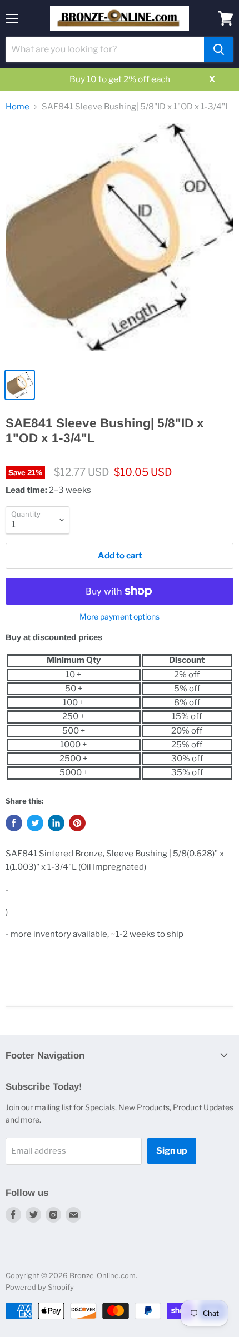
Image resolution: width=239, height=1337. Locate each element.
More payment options (119, 616)
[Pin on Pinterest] (77, 823)
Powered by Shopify (40, 1287)
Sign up (171, 1150)
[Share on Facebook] (14, 823)
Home (17, 107)
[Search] (218, 49)
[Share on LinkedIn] (56, 823)
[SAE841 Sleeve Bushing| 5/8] (119, 242)
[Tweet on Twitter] (35, 823)
